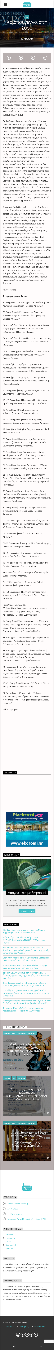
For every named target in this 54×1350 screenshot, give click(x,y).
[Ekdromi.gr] (27, 829)
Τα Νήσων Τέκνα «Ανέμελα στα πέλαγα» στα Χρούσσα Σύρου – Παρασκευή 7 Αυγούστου (23, 1009)
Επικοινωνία (39, 1326)
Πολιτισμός (21, 1033)
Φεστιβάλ (32, 1033)
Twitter (8, 1241)
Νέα (27, 17)
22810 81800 (12, 1208)
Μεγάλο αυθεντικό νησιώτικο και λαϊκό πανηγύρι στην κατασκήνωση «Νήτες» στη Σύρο (25, 966)
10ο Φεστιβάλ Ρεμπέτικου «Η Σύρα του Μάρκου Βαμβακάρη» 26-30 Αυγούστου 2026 (24, 931)
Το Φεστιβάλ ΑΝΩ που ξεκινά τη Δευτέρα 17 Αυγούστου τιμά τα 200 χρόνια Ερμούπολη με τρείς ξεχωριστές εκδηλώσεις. (26, 950)
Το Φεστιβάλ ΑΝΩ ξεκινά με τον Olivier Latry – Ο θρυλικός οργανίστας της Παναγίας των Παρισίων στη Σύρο (26, 975)
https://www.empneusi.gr (17, 1203)
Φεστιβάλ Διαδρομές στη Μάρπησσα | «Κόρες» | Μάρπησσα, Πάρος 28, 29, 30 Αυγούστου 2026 (25, 984)
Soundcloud (11, 1245)
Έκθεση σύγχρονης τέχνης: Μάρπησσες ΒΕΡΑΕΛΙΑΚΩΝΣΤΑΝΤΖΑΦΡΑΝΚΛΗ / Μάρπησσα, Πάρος (24, 940)
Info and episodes (27, 911)
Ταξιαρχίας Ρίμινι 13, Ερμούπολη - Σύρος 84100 (26, 1219)
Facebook (9, 1234)
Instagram (10, 1238)
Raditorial (10, 1326)
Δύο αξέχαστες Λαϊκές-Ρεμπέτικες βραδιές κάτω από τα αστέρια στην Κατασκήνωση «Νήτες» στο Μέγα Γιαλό (26, 993)
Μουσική (7, 1033)
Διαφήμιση (24, 1326)
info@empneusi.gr (14, 1214)
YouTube (9, 1248)
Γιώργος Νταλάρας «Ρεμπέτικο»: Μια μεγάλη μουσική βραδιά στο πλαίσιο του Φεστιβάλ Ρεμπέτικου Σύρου (27, 1001)
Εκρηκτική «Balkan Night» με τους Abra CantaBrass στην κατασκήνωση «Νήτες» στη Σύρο (26, 959)
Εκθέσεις (7, 1078)
